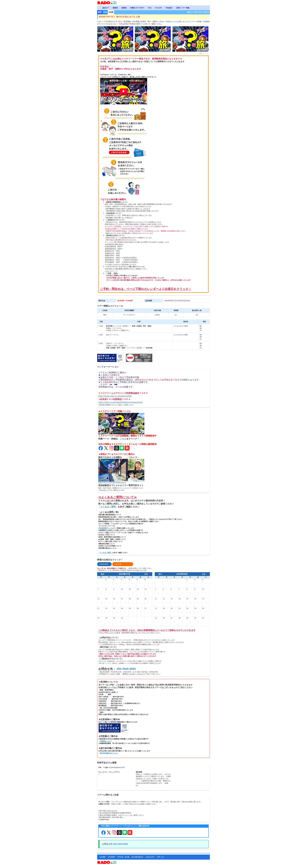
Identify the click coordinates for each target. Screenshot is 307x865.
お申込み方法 (150, 857)
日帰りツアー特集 (182, 8)
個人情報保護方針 (137, 857)
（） (106, 741)
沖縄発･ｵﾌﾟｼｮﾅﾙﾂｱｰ (137, 8)
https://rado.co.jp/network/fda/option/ (112, 483)
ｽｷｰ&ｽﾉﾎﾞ (158, 8)
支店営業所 (111, 857)
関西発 (115, 8)
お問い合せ (160, 857)
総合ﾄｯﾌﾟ (106, 8)
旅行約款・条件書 (123, 857)
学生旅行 (169, 8)
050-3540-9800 (126, 668)
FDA (149, 8)
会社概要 (102, 857)
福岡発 (124, 8)
